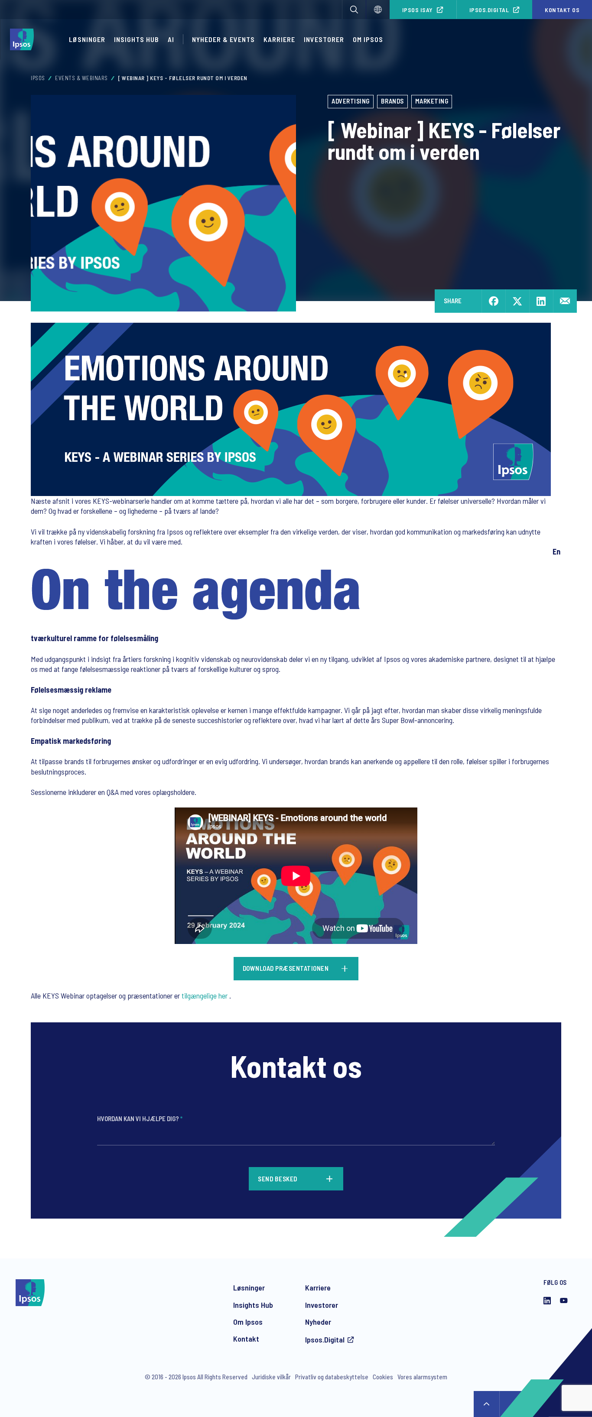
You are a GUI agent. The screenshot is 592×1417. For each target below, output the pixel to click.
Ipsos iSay (417, 9)
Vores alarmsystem (422, 1377)
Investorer (324, 39)
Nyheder (318, 1321)
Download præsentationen (286, 968)
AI (171, 39)
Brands (392, 101)
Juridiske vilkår (271, 1377)
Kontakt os (562, 9)
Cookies (383, 1377)
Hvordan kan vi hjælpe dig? (139, 1118)
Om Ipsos (368, 39)
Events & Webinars (81, 78)
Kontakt (246, 1338)
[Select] (377, 9)
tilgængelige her (205, 995)
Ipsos (38, 78)
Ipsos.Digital (489, 9)
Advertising (351, 101)
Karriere (279, 39)
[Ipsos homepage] (24, 39)
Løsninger (87, 39)
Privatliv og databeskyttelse (331, 1377)
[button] (354, 9)
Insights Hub (136, 39)
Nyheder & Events (223, 39)
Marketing (432, 101)
